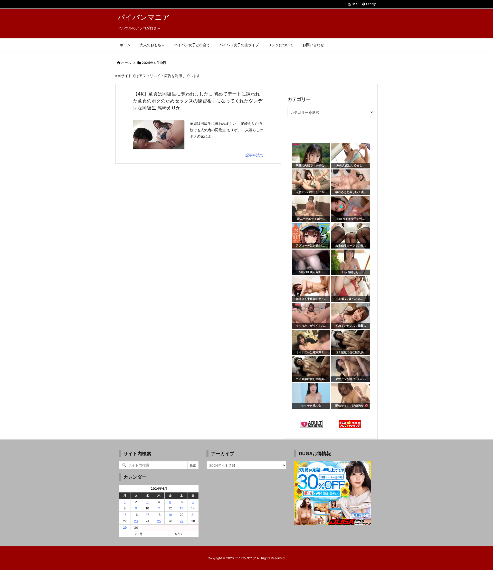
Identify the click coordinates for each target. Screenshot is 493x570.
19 (170, 515)
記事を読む (254, 155)
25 (159, 521)
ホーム (126, 63)
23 (136, 521)
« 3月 (139, 534)
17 (147, 515)
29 (125, 527)
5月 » (178, 534)
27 (181, 521)
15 (124, 515)
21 (193, 515)
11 (158, 508)
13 (181, 508)
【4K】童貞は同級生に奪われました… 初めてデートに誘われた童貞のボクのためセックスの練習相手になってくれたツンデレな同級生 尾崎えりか (197, 100)
